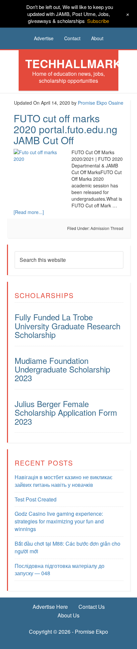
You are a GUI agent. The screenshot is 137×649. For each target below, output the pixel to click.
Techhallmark (73, 63)
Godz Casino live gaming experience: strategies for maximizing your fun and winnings (59, 521)
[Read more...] (29, 212)
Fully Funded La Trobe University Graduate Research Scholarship (67, 325)
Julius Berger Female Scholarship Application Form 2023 (66, 412)
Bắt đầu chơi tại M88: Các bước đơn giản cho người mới (67, 547)
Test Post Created (36, 499)
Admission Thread (106, 228)
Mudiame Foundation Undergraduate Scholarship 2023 (62, 369)
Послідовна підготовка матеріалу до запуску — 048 (59, 569)
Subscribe (98, 20)
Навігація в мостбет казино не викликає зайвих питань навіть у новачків (63, 480)
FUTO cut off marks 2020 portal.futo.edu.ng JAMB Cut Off (65, 129)
